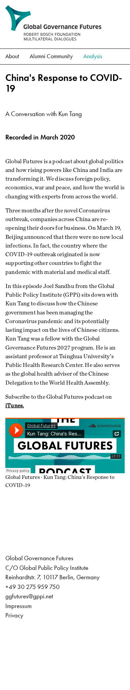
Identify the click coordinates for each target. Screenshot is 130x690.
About (12, 56)
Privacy (14, 615)
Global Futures (22, 477)
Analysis (92, 56)
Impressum (18, 606)
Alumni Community (51, 56)
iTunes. (14, 405)
